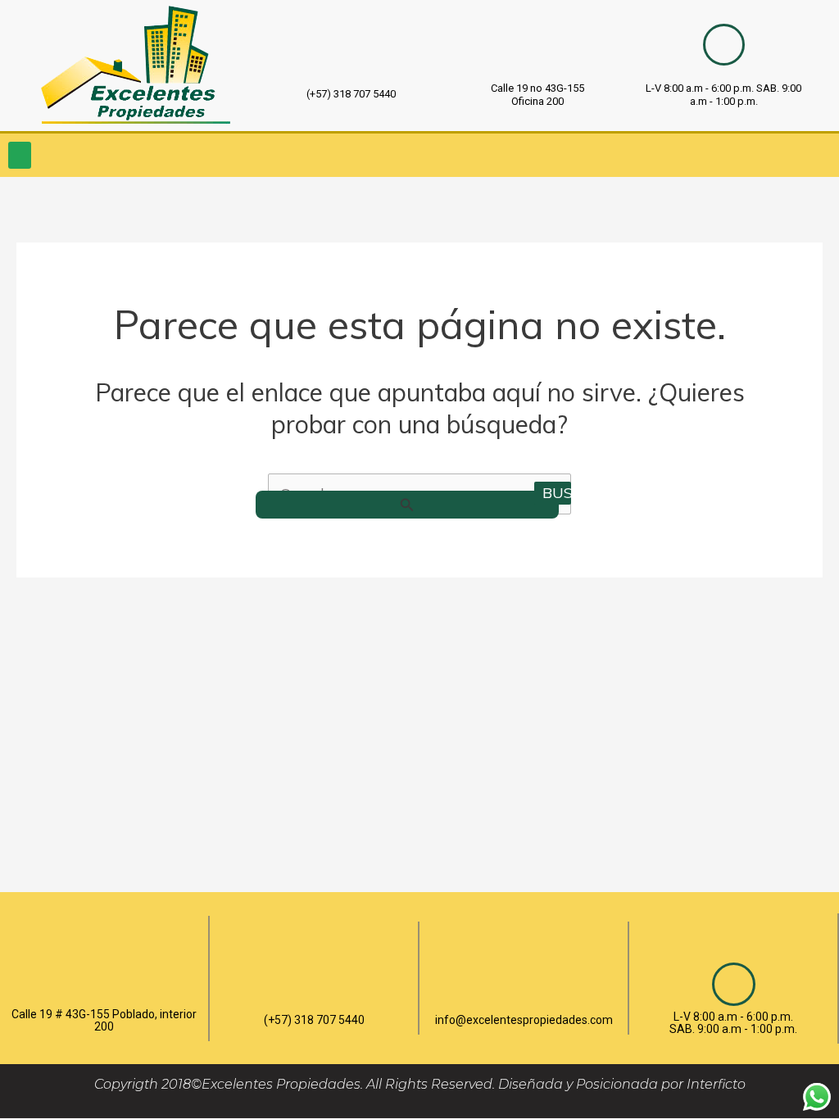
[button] (19, 155)
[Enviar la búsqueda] (407, 505)
